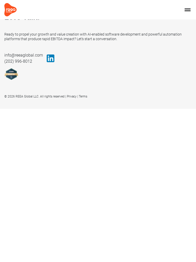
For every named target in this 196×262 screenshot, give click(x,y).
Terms (83, 96)
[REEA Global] (10, 9)
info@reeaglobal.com (23, 55)
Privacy (72, 96)
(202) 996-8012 (18, 61)
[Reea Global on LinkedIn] (50, 58)
